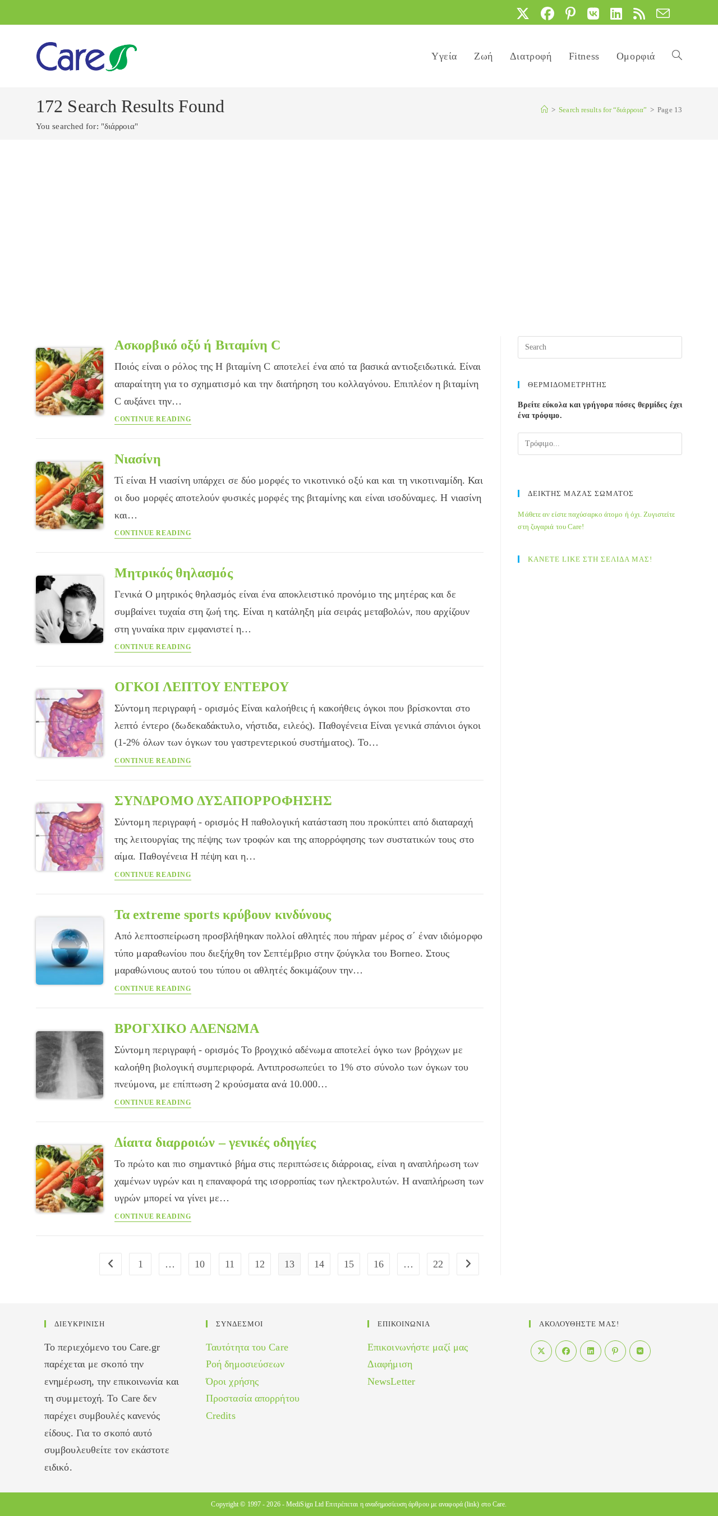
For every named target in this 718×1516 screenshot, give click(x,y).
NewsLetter (391, 1381)
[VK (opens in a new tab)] (593, 13)
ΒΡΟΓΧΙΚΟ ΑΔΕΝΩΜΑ (187, 1028)
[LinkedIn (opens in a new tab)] (616, 13)
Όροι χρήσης (232, 1381)
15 (349, 1264)
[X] (541, 1351)
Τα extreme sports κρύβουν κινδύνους (223, 914)
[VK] (640, 1351)
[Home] (544, 109)
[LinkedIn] (590, 1351)
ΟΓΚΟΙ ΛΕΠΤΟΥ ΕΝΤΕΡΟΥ (201, 686)
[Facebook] (566, 1351)
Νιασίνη (137, 459)
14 (319, 1264)
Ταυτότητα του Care (247, 1347)
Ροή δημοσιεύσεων (245, 1364)
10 (200, 1264)
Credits (221, 1415)
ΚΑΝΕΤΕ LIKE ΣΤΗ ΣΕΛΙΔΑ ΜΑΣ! (590, 559)
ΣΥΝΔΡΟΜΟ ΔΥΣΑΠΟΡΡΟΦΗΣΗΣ (223, 800)
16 (379, 1264)
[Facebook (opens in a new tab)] (547, 13)
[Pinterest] (615, 1351)
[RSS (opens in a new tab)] (639, 13)
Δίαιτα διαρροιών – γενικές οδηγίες (215, 1142)
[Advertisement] (359, 223)
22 (438, 1264)
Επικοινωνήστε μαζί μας (417, 1347)
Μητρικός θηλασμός (173, 573)
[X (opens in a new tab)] (522, 13)
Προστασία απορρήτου (253, 1398)
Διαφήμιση (389, 1364)
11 (229, 1264)
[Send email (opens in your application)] (660, 13)
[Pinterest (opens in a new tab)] (570, 13)
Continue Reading (152, 419)
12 (260, 1264)
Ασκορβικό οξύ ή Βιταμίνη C (197, 345)
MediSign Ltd (305, 1504)
